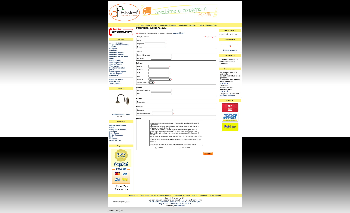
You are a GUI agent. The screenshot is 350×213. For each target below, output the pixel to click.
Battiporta (114, 49)
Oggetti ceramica (117, 62)
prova (112, 70)
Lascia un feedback (227, 95)
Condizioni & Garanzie (187, 25)
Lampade (114, 51)
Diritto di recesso (116, 135)
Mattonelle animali (117, 53)
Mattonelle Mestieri (118, 54)
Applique (114, 47)
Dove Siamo (114, 133)
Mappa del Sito (211, 25)
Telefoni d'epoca (116, 74)
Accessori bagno (117, 43)
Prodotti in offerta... (116, 80)
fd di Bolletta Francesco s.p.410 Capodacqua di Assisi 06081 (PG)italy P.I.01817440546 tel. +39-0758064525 (175, 203)
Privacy (201, 25)
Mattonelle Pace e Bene (119, 56)
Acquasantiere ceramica (120, 45)
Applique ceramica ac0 (121, 114)
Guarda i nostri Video (168, 25)
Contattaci (113, 139)
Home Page (139, 25)
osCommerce (179, 206)
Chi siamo (113, 131)
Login (147, 25)
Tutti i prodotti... (115, 83)
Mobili (112, 58)
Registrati (154, 25)
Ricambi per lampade (118, 72)
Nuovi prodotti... (115, 81)
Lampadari (114, 76)
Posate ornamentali (118, 68)
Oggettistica (115, 66)
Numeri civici (114, 60)
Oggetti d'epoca (116, 64)
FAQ (111, 137)
